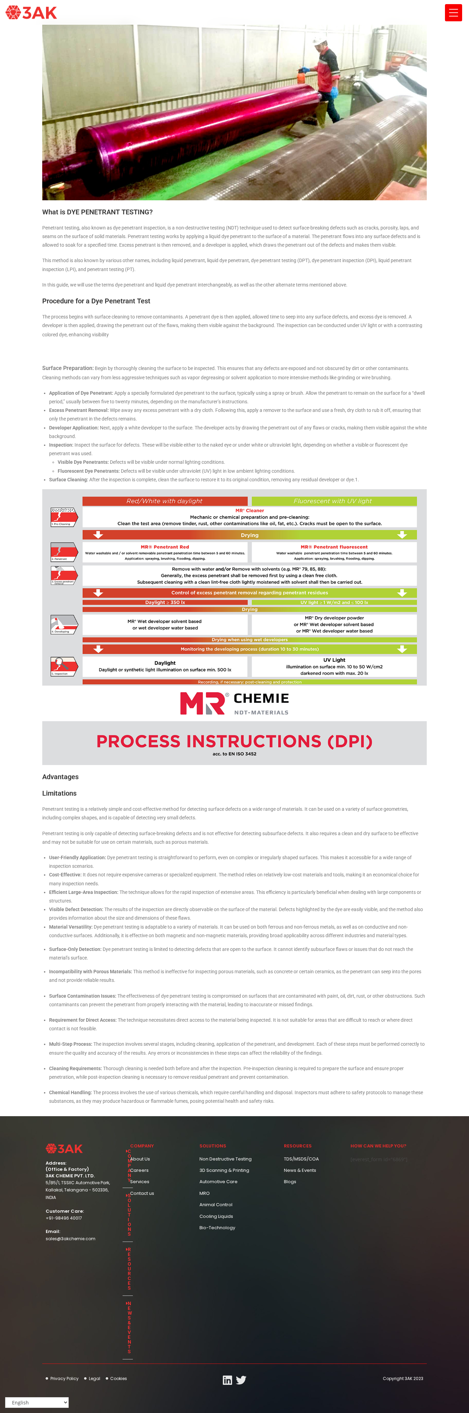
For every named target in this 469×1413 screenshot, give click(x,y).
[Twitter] (241, 1380)
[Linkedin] (227, 1380)
